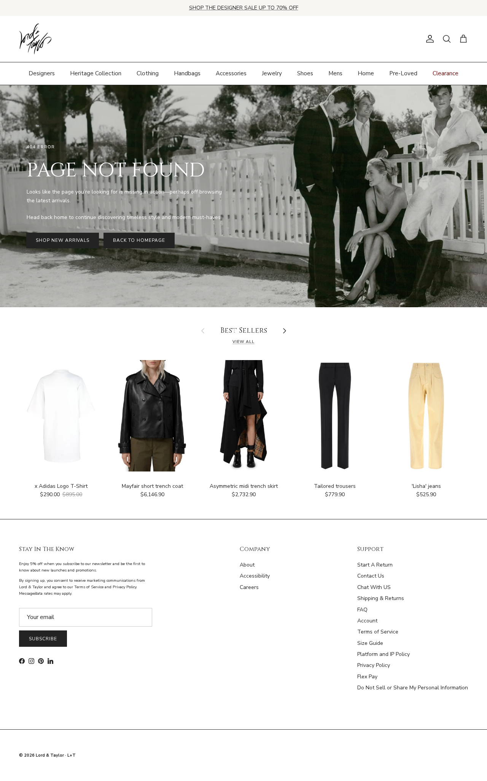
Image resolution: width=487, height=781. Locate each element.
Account (367, 620)
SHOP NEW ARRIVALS (62, 240)
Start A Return (375, 564)
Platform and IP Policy (383, 654)
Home (366, 73)
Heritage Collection (95, 73)
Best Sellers (243, 331)
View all (243, 341)
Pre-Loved (403, 73)
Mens (335, 73)
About (247, 564)
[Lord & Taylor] (35, 39)
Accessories (231, 73)
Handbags (187, 73)
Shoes (305, 73)
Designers (42, 73)
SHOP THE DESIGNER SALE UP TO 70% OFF (243, 7)
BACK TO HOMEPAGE (139, 240)
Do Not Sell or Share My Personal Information (412, 687)
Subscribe (43, 639)
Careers (249, 587)
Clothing (148, 73)
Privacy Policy (373, 665)
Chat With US (374, 587)
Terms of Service (377, 631)
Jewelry (272, 73)
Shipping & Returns (380, 598)
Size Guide (370, 643)
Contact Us (370, 575)
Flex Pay (367, 676)
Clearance (445, 73)
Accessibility (255, 575)
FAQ (362, 609)
